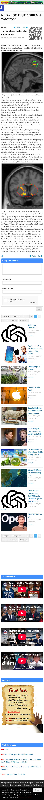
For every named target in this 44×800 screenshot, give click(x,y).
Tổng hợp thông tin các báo (15, 774)
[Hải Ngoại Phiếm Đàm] (22, 2)
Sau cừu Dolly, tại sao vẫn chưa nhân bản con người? (35, 410)
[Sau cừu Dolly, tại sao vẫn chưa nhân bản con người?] (14, 416)
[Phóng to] (5, 27)
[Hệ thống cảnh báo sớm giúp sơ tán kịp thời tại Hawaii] (14, 457)
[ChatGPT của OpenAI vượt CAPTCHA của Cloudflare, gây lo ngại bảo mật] (14, 499)
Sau (24, 27)
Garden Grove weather (22, 573)
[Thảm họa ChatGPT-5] (14, 333)
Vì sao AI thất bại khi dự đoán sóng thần (34, 472)
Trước (18, 27)
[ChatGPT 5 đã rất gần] (14, 522)
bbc (7, 750)
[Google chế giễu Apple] (14, 395)
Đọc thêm (30, 335)
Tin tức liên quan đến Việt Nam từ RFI (19, 754)
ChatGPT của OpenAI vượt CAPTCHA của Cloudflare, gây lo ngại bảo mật (35, 496)
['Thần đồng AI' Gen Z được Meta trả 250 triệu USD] (14, 437)
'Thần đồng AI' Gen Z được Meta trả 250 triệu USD (35, 431)
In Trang (2, 256)
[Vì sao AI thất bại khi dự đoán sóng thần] (14, 478)
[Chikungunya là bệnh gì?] (14, 375)
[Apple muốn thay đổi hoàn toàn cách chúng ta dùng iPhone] (14, 354)
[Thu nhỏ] (2, 27)
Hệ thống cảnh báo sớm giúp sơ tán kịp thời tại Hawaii (35, 452)
